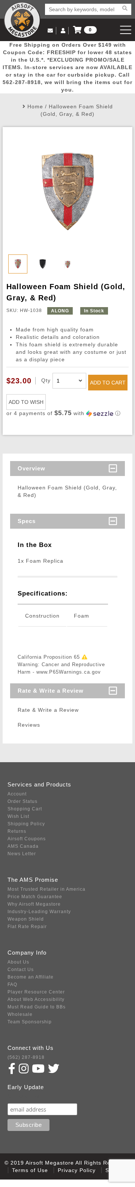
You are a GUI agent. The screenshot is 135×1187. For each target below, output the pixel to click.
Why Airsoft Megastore (34, 904)
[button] (67, 413)
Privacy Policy (77, 1170)
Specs (27, 521)
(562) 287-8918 (26, 1057)
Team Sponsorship (30, 1021)
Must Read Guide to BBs (37, 1007)
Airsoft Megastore (22, 20)
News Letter (22, 853)
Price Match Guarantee (35, 896)
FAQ (12, 984)
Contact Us (21, 969)
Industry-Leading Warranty (39, 911)
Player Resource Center (36, 992)
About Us (18, 962)
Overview (31, 468)
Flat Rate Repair (27, 926)
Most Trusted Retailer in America (47, 889)
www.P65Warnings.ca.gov (68, 672)
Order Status (23, 801)
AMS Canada (23, 846)
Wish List (18, 816)
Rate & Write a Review (51, 690)
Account (17, 794)
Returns (17, 831)
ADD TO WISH (26, 402)
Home (35, 106)
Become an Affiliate (31, 977)
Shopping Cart (25, 809)
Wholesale (20, 1014)
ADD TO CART (108, 383)
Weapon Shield (26, 919)
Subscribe (24, 1096)
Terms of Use (30, 1170)
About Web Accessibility (36, 999)
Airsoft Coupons (27, 838)
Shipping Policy (26, 823)
